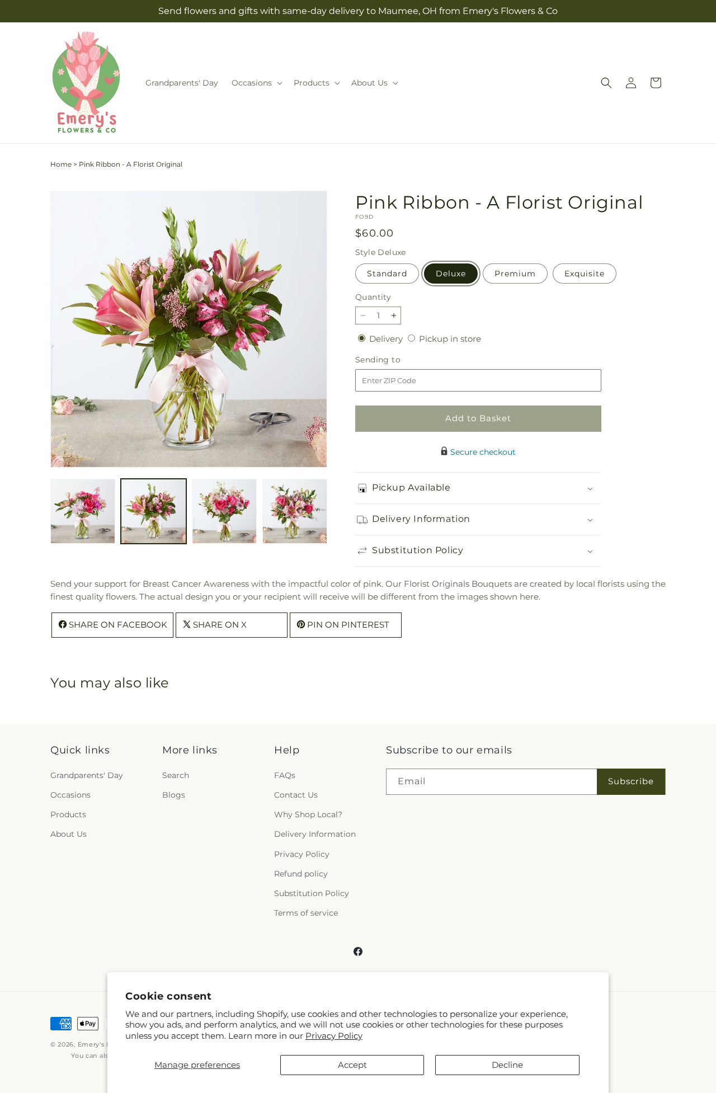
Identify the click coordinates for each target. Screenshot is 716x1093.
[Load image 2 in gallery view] (153, 511)
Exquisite (584, 273)
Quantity (373, 297)
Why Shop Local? (308, 814)
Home (61, 164)
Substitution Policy (311, 893)
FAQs (284, 775)
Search (175, 775)
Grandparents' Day (86, 775)
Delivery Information (315, 834)
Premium (515, 273)
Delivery (387, 338)
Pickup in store (450, 338)
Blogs (173, 795)
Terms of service (306, 913)
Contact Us (296, 795)
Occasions (70, 795)
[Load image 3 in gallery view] (224, 511)
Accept (352, 1064)
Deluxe (451, 273)
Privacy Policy (333, 1035)
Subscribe (631, 781)
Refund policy (301, 873)
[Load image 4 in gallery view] (294, 511)
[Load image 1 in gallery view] (82, 511)
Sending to (394, 360)
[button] (256, 83)
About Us (68, 834)
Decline (507, 1064)
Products (68, 814)
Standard (387, 273)
